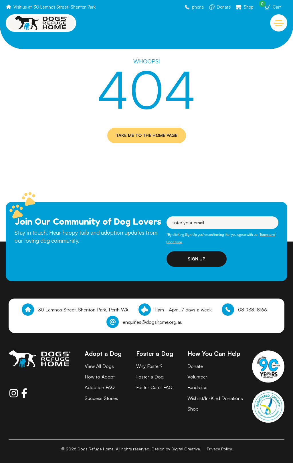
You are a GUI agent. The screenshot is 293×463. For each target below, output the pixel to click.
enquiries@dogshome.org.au (153, 322)
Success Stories (101, 398)
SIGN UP (196, 259)
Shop (249, 7)
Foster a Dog (150, 377)
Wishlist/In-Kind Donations (215, 398)
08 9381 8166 (252, 310)
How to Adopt (100, 377)
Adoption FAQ (100, 387)
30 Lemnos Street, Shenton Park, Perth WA (83, 310)
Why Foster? (149, 366)
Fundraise (197, 387)
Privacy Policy (219, 448)
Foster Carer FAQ (154, 387)
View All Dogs (99, 366)
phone (198, 7)
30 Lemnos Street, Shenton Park (64, 7)
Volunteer (197, 377)
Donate (224, 7)
